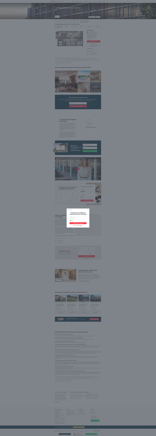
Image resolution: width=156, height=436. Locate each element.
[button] (71, 220)
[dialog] (78, 218)
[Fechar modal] (87, 209)
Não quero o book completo (78, 225)
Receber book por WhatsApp (78, 223)
